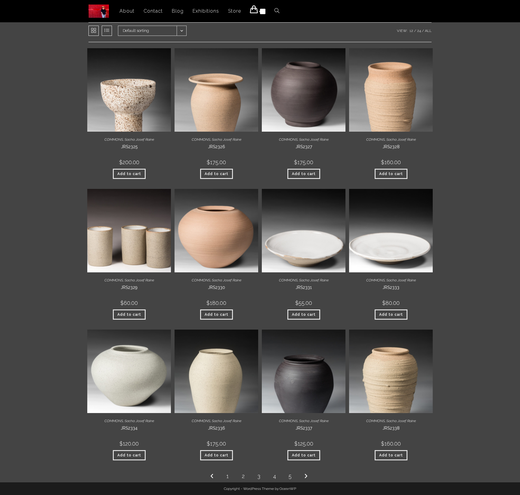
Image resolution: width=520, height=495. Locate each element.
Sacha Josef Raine (139, 139)
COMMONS (113, 139)
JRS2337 (304, 428)
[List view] (107, 31)
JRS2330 (216, 287)
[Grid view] (93, 31)
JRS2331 (304, 287)
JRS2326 (216, 146)
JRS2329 (129, 287)
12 (411, 31)
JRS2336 (216, 428)
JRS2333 (390, 287)
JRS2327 (304, 146)
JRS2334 (129, 428)
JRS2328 (391, 146)
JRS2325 (129, 146)
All (428, 31)
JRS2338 (391, 428)
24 (419, 31)
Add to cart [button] (129, 174)
